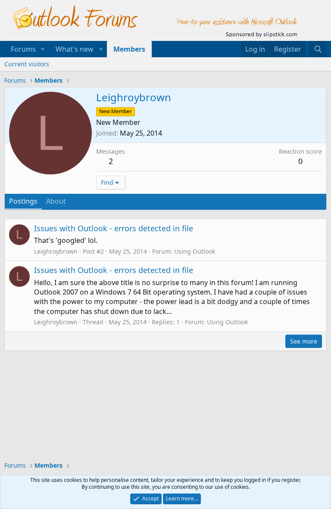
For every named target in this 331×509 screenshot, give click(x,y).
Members (129, 49)
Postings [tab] (23, 201)
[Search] (318, 49)
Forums (23, 49)
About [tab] (56, 201)
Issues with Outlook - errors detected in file (113, 228)
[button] (43, 49)
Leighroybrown (56, 251)
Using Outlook (194, 251)
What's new (75, 49)
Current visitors (26, 64)
